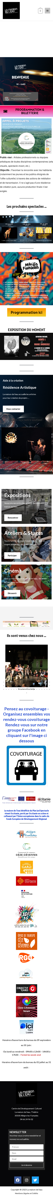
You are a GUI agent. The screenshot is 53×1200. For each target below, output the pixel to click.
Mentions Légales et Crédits (26, 1193)
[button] (22, 470)
